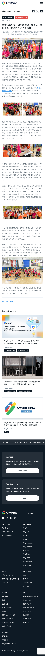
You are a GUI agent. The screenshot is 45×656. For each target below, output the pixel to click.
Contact (22, 498)
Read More (22, 471)
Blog (14, 442)
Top (6, 442)
